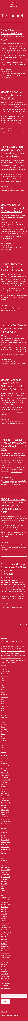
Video (2, 747)
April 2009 (4, 943)
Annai (16, 481)
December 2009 (5, 925)
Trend (14, 361)
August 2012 (4, 851)
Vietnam (3, 750)
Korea (19, 544)
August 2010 (4, 907)
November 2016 (5, 766)
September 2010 (5, 904)
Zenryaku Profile (13, 310)
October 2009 (5, 930)
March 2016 (4, 770)
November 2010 (5, 900)
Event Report (5, 690)
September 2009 (6, 932)
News (14, 307)
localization (12, 547)
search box (12, 425)
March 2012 (4, 863)
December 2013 (5, 814)
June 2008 (4, 967)
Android (3, 669)
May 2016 (4, 768)
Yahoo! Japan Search (6, 77)
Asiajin (14, 3)
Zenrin (19, 484)
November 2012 (5, 844)
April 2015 (4, 786)
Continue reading (19, 64)
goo (6, 247)
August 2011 (4, 879)
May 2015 (4, 784)
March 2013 (4, 835)
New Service (16, 479)
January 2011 (5, 895)
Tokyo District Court (19, 190)
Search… (3, 992)
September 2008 (6, 960)
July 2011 (3, 881)
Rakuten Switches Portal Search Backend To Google (12, 267)
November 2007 (5, 983)
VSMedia (3, 752)
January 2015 (5, 793)
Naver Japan (18, 547)
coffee (7, 73)
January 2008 (5, 978)
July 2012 (3, 853)
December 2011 (5, 870)
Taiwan (3, 738)
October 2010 (5, 902)
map (2, 484)
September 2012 (5, 849)
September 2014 (6, 803)
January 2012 (5, 867)
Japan (10, 71)
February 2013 (5, 837)
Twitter (10, 249)
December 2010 (5, 897)
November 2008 (5, 955)
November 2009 (5, 927)
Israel (2, 701)
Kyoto (19, 482)
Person (3, 722)
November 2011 (5, 872)
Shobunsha (11, 484)
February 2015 (5, 791)
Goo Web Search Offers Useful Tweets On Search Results (13, 208)
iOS (2, 699)
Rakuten (20, 308)
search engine (4, 549)
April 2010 (4, 916)
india (2, 692)
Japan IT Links (5, 706)
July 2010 (3, 909)
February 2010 (5, 920)
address (7, 481)
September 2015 (5, 779)
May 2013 (4, 830)
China (2, 680)
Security (3, 724)
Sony (24, 607)
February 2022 (5, 759)
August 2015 (4, 782)
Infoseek (12, 308)
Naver (16, 308)
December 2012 (5, 842)
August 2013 (4, 823)
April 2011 (4, 888)
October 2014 (5, 800)
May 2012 (4, 858)
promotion (3, 75)
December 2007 (5, 980)
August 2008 (4, 962)
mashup (7, 607)
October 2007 (5, 985)
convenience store (14, 73)
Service (3, 727)
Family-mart (22, 73)
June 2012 (4, 856)
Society (3, 734)
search (14, 75)
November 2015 (5, 775)
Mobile (2, 425)
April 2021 (4, 763)
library (3, 713)
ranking (15, 363)
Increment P (8, 482)
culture (20, 481)
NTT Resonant (11, 247)
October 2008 (5, 957)
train (16, 425)
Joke (2, 708)
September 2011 (5, 877)
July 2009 (4, 937)
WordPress (16, 1015)
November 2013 (5, 816)
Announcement (5, 671)
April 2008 (4, 971)
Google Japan (21, 423)
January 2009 (5, 950)
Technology (4, 740)
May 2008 (4, 969)
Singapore (4, 729)
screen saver (15, 607)
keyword (11, 363)
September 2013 (5, 821)
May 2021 (4, 761)
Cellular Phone (13, 421)
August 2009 (4, 934)
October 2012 (5, 847)
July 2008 (4, 964)
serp (23, 132)
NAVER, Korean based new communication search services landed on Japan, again (13, 505)
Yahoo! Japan (19, 75)
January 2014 (5, 812)
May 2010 (4, 913)
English (24, 481)
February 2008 (5, 976)
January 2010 (5, 923)
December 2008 (5, 953)
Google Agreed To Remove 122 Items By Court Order (13, 95)
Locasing (23, 482)
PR (10, 607)
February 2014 (5, 810)
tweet (6, 249)
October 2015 (5, 777)
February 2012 (5, 865)
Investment (4, 697)
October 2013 (5, 819)
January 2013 (5, 840)
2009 (6, 363)
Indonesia (4, 694)
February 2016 (5, 773)
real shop (9, 75)
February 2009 (5, 948)
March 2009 (4, 946)
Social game (4, 731)
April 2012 (4, 860)
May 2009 (4, 941)
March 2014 (4, 807)
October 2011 (5, 874)
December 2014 (5, 796)
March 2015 (4, 789)
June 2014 (4, 805)
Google (7, 132)
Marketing (4, 715)
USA (2, 745)
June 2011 (4, 883)
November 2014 (5, 798)
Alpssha (12, 481)
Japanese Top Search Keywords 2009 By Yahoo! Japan (13, 328)
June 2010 (4, 911)
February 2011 (5, 893)
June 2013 (4, 828)
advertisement (9, 423)
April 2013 (4, 833)
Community (4, 683)
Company (11, 544)
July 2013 (3, 826)
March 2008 (4, 974)
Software (3, 736)
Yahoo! (16, 484)
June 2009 (4, 939)
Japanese (14, 482)
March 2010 (4, 918)
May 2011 (3, 886)
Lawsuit (15, 132)
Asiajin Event (4, 673)
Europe (3, 687)
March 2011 (4, 890)
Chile (2, 678)
